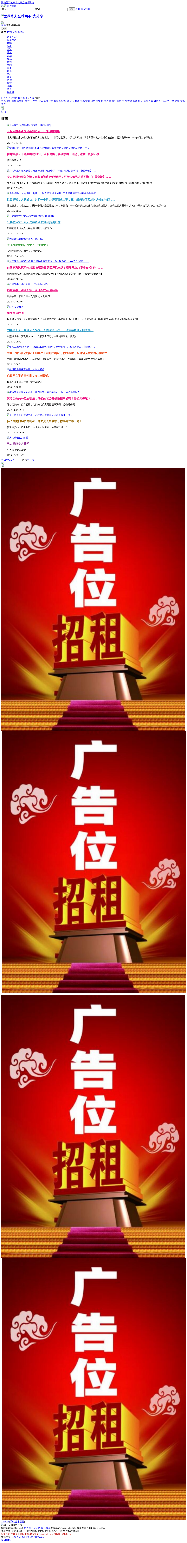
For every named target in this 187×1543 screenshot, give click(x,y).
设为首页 (6, 2)
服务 (11, 40)
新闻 (9, 65)
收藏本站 (15, 2)
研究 (161, 101)
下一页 (30, 460)
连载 (150, 101)
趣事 (9, 86)
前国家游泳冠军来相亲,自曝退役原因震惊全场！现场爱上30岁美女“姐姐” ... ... (55, 267)
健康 (103, 101)
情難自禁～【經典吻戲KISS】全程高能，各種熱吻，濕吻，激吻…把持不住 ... (54, 154)
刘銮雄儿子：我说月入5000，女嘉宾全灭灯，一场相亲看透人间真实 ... (50, 330)
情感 (9, 52)
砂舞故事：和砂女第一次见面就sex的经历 (32, 290)
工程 (166, 101)
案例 (119, 101)
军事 (9, 68)
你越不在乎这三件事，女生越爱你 (28, 375)
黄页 (129, 101)
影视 (9, 46)
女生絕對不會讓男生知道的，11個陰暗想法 (33, 131)
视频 (9, 61)
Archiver (5, 1521)
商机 (182, 101)
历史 (114, 101)
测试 (9, 49)
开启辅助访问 (27, 2)
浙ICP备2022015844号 (33, 1537)
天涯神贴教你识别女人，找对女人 (28, 245)
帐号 (4, 9)
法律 (66, 101)
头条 (9, 55)
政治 (19, 101)
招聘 (9, 43)
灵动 (177, 101)
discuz (21, 32)
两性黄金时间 (15, 313)
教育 (56, 101)
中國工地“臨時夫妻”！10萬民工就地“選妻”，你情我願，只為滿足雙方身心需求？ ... (58, 353)
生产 (3, 104)
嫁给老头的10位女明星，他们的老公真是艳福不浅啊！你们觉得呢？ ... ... (51, 398)
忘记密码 (85, 9)
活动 (9, 32)
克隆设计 (16, 1537)
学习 (9, 74)
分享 (171, 101)
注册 (77, 9)
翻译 (77, 101)
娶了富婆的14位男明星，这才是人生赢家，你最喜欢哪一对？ (44, 421)
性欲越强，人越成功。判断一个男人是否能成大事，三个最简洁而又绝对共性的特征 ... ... (61, 199)
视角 (9, 77)
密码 (38, 9)
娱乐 (9, 71)
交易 (9, 58)
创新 (93, 101)
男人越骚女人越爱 (18, 443)
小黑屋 (20, 1521)
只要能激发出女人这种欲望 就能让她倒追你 (33, 222)
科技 (9, 83)
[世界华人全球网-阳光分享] (22, 16)
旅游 (9, 80)
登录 (72, 9)
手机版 (10, 92)
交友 (14, 32)
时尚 (51, 101)
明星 (35, 101)
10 (13, 460)
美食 (9, 89)
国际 (24, 101)
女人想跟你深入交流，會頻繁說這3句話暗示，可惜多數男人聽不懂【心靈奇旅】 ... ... (59, 176)
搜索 (3, 25)
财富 (156, 101)
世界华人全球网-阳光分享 (14, 98)
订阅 (3, 111)
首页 (12, 37)
